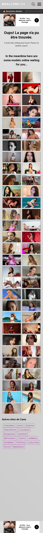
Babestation (18, 447)
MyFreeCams (10, 438)
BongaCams (9, 434)
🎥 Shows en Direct (34, 11)
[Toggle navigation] (39, 4)
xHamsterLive (10, 430)
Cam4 (19, 425)
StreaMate (8, 442)
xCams (22, 438)
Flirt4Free (20, 442)
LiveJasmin (24, 430)
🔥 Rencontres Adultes (12, 11)
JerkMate (32, 438)
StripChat (29, 425)
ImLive (7, 447)
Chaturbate (9, 425)
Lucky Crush (33, 442)
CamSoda (22, 434)
